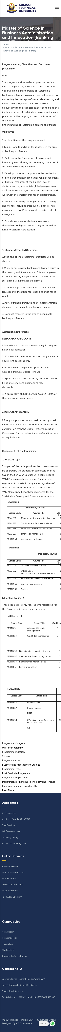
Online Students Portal (12, 884)
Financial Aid (7, 944)
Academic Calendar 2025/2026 (16, 819)
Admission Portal (10, 866)
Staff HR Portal (9, 878)
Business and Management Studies (21, 765)
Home (6, 44)
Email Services (8, 825)
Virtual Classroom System (14, 843)
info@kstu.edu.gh (16, 991)
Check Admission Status (13, 872)
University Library (10, 837)
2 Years (6, 756)
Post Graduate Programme (16, 773)
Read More (8, 790)
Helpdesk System (10, 891)
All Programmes (9, 813)
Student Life (8, 950)
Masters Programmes (13, 748)
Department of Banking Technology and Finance (28, 782)
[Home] (20, 8)
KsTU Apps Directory (12, 897)
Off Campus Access (11, 831)
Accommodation (9, 938)
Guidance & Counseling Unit (15, 956)
